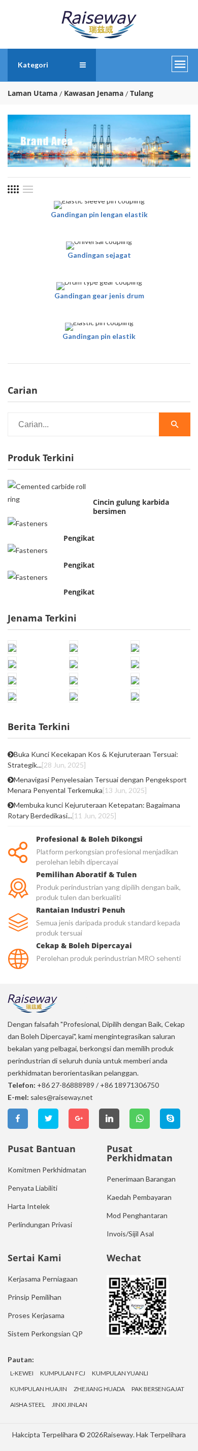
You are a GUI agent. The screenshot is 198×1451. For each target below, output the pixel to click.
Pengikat (78, 538)
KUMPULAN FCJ (62, 1373)
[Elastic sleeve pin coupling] (99, 205)
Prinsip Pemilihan (34, 1297)
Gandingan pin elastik (99, 336)
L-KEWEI (22, 1373)
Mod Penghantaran (137, 1215)
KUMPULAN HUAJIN (38, 1389)
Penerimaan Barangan (141, 1178)
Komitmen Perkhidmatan (47, 1169)
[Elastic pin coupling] (99, 327)
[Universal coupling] (99, 245)
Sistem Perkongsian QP (45, 1333)
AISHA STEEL (27, 1405)
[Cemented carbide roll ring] (48, 492)
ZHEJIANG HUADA (99, 1389)
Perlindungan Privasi (40, 1224)
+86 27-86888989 (65, 1085)
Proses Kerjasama (36, 1315)
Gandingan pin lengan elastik (99, 214)
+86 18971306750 (129, 1085)
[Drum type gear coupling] (99, 286)
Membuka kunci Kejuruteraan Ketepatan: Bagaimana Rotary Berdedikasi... (94, 810)
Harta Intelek (29, 1206)
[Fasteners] (28, 523)
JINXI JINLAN (69, 1405)
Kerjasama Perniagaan (43, 1278)
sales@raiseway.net (61, 1097)
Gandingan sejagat (99, 255)
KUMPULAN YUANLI (120, 1373)
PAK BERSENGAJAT (157, 1389)
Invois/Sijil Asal (130, 1233)
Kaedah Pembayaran (139, 1197)
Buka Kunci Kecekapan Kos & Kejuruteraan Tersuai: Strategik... (93, 759)
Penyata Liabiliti (32, 1188)
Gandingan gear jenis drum (99, 295)
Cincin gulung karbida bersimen (131, 507)
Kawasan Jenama (93, 93)
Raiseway (118, 1434)
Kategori (33, 64)
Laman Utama (32, 93)
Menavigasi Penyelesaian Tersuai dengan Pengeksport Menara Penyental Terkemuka (97, 784)
